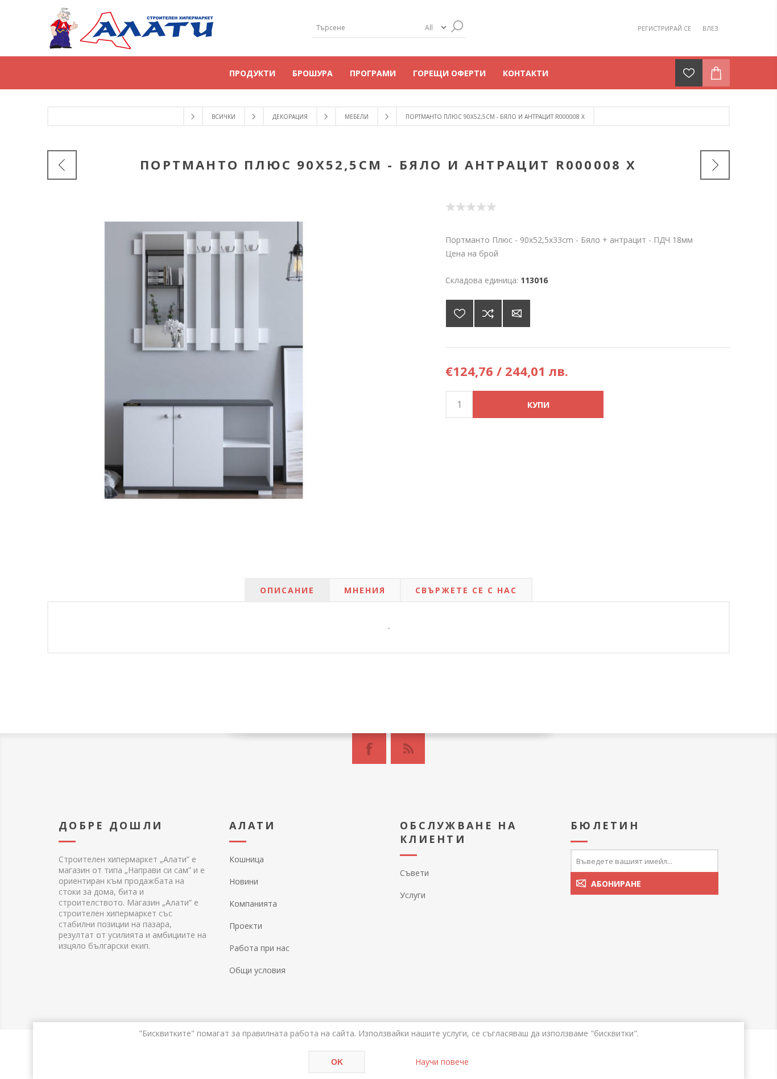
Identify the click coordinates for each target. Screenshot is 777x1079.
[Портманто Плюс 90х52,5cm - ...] (715, 165)
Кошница (246, 859)
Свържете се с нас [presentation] (466, 590)
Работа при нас (259, 947)
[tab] (287, 590)
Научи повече (442, 1061)
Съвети (414, 872)
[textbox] (366, 27)
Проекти (245, 925)
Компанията (253, 903)
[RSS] (408, 748)
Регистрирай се (664, 28)
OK (337, 1061)
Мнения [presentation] (365, 590)
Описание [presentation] (287, 590)
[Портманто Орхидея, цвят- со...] (62, 165)
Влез (710, 28)
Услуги (412, 895)
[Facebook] (369, 748)
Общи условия (257, 970)
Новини (243, 881)
